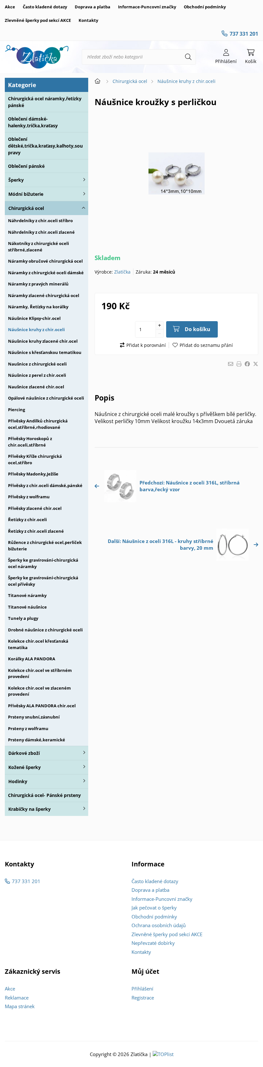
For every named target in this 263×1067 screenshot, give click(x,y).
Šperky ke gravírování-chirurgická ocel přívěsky (43, 581)
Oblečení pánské (26, 166)
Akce (10, 7)
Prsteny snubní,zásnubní (34, 717)
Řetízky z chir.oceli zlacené (36, 531)
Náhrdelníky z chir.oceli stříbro (40, 220)
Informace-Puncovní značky (147, 7)
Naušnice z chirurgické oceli (37, 364)
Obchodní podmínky (205, 7)
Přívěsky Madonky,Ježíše (33, 474)
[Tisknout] (239, 363)
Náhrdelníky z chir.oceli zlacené (41, 232)
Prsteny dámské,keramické (36, 740)
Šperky (16, 180)
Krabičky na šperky (29, 809)
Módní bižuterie (25, 194)
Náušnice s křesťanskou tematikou (44, 352)
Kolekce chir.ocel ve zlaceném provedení (39, 691)
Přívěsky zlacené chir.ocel (35, 508)
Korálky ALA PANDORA (31, 659)
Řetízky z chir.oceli (27, 519)
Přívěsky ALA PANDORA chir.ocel (42, 706)
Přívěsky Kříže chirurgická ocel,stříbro (35, 459)
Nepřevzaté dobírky (153, 943)
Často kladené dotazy (45, 7)
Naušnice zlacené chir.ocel (36, 387)
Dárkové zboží (24, 753)
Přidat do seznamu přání (206, 345)
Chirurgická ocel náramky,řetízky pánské (44, 101)
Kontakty (88, 20)
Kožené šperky (24, 767)
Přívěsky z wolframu (29, 497)
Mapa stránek (20, 1006)
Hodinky (17, 781)
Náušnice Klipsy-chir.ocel (34, 318)
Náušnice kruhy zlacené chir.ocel (43, 341)
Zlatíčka (122, 272)
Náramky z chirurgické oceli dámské (46, 273)
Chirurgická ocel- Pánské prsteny (44, 795)
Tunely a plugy (23, 618)
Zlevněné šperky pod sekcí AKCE (38, 20)
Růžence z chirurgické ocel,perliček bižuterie (45, 545)
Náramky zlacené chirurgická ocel (43, 295)
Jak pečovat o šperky (154, 907)
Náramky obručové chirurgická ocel (45, 261)
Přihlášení (142, 988)
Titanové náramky (27, 595)
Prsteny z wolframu (28, 728)
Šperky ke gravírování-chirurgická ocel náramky (43, 563)
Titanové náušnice (27, 607)
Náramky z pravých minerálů (38, 284)
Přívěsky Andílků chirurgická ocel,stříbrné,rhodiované (38, 424)
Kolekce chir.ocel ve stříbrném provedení (40, 673)
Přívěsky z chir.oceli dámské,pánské (45, 485)
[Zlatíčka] (37, 57)
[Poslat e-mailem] (230, 363)
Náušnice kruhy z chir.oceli (36, 329)
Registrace (143, 997)
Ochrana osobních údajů (159, 925)
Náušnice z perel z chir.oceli (37, 375)
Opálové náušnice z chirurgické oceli (46, 398)
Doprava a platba (92, 7)
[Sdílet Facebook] (247, 363)
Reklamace (17, 997)
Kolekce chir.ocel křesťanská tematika (38, 644)
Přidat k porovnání (146, 345)
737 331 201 (244, 33)
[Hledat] (188, 57)
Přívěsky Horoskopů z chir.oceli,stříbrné (30, 442)
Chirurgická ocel (26, 208)
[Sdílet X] (255, 363)
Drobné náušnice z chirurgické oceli (45, 630)
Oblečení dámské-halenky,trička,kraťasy (33, 122)
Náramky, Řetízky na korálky (38, 307)
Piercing (16, 409)
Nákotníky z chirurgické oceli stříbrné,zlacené (38, 246)
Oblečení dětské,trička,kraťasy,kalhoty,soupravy (45, 146)
